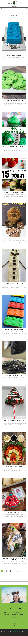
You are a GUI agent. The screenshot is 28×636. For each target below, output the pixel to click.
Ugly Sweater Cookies (14, 512)
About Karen (14, 617)
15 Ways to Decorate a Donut (14, 192)
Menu (15, 6)
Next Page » (17, 571)
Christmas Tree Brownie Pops (14, 421)
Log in (24, 633)
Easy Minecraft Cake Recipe (14, 284)
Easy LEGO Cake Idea (14, 55)
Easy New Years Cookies (14, 375)
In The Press (14, 625)
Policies (14, 620)
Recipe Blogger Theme (16, 631)
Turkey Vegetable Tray (14, 466)
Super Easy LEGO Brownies (14, 329)
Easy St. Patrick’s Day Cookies (14, 101)
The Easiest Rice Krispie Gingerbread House (14, 558)
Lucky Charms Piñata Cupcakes (14, 146)
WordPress (19, 633)
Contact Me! (14, 623)
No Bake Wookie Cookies (14, 238)
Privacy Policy (12, 633)
